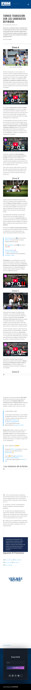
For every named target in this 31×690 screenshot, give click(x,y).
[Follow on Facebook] (15, 675)
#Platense (7, 239)
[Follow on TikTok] (21, 675)
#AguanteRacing (19, 456)
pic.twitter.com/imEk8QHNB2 (12, 421)
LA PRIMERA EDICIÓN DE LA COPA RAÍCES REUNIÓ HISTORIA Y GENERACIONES (14, 595)
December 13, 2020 (18, 425)
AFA (11, 24)
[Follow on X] (10, 675)
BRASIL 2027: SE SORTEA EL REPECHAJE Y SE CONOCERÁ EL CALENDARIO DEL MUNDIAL (15, 634)
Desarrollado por (10, 686)
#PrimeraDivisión (9, 238)
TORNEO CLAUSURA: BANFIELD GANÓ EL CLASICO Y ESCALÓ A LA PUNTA (15, 614)
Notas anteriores (7, 645)
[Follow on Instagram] (12, 675)
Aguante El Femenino (13, 553)
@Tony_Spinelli (14, 449)
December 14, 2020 (9, 255)
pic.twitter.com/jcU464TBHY (11, 252)
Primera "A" (14, 24)
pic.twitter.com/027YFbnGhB (11, 457)
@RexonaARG (8, 452)
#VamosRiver (14, 420)
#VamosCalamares (9, 250)
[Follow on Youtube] (18, 675)
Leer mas (8, 600)
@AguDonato (10, 245)
